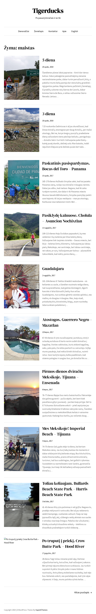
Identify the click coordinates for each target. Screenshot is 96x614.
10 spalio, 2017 (47, 176)
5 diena (48, 60)
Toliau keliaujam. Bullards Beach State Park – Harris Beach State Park (65, 489)
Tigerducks (48, 10)
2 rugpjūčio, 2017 (48, 275)
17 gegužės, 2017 (49, 553)
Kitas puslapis (83, 592)
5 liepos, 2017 (47, 441)
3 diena (48, 114)
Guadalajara (53, 268)
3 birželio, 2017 (48, 501)
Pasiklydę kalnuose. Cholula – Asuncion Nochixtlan (67, 218)
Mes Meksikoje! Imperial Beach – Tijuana (63, 431)
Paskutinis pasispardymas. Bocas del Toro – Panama (66, 166)
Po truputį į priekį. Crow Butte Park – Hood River (63, 543)
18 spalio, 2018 (47, 120)
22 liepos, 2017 (47, 332)
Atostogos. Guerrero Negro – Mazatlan (67, 322)
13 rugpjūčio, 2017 (49, 228)
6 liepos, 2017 (47, 389)
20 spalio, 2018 (47, 67)
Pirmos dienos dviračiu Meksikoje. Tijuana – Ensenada (62, 377)
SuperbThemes (42, 610)
